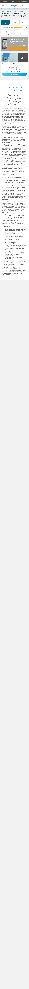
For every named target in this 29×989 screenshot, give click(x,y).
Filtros (21, 34)
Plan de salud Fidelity (25, 8)
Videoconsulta (11, 8)
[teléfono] (6, 5)
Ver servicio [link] (14, 74)
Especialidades (3, 8)
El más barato (14, 22)
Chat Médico (18, 8)
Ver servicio (17, 49)
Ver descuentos (13, 27)
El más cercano (24, 22)
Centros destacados (5, 21)
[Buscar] (23, 5)
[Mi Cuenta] (2, 5)
